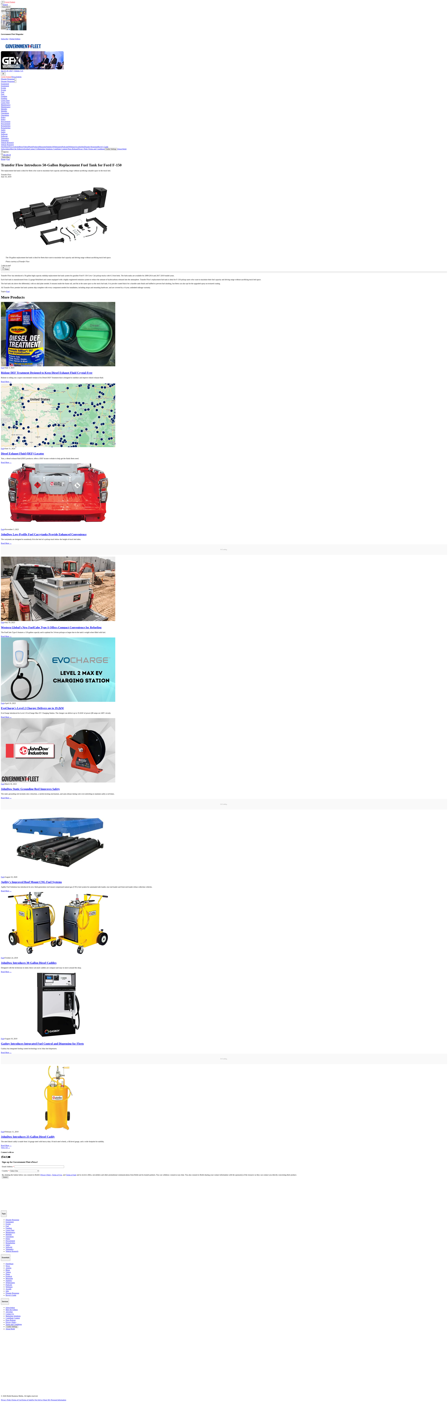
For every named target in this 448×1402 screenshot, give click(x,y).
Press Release (72, 149)
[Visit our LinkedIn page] (4, 1157)
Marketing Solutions (45, 149)
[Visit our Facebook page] (2, 1157)
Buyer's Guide (103, 147)
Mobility (4, 109)
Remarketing (5, 126)
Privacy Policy (83, 149)
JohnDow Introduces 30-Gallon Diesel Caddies (28, 962)
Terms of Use (17, 1400)
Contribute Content (60, 149)
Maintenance (5, 105)
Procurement (5, 122)
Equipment (5, 84)
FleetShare (5, 147)
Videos (25, 147)
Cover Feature (10, 2)
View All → (5, 1148)
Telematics (5, 138)
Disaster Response (7, 79)
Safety (3, 130)
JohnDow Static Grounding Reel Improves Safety (30, 788)
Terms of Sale (27, 1400)
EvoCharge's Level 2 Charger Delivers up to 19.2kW (32, 708)
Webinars (71, 147)
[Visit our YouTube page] (9, 1157)
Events (3, 88)
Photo (30, 147)
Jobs (82, 147)
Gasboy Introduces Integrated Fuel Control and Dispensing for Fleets (42, 1043)
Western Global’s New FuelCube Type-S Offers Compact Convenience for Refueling (51, 627)
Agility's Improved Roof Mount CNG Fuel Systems (31, 882)
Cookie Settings (111, 149)
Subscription (5, 149)
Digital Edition (14, 39)
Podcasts (65, 147)
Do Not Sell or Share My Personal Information (49, 1400)
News (17, 2)
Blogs (21, 147)
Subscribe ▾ (6, 7)
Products (36, 147)
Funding (4, 96)
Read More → (6, 382)
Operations (5, 113)
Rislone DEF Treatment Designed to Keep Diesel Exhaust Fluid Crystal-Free (46, 372)
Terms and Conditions (96, 149)
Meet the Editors (16, 149)
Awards (78, 147)
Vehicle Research (7, 143)
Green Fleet (5, 101)
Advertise (25, 149)
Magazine (42, 147)
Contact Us (33, 149)
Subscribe (4, 39)
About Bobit (121, 149)
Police (3, 117)
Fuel (2, 92)
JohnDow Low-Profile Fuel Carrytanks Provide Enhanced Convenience (44, 534)
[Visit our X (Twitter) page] (7, 1157)
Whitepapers (57, 147)
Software (4, 134)
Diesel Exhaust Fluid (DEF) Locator (22, 453)
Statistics (49, 147)
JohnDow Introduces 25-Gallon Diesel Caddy (28, 1136)
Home (3, 159)
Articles (22, 2)
